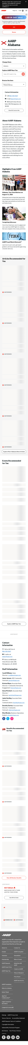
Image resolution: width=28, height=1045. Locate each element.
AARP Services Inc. (19, 980)
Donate (4, 951)
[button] (26, 10)
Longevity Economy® (7, 1007)
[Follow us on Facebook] (3, 718)
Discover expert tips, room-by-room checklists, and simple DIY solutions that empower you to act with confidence (11, 4)
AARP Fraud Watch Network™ (12, 242)
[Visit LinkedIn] (18, 1037)
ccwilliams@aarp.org (14, 675)
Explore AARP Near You (10, 70)
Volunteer (4, 955)
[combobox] (14, 74)
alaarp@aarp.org (16, 99)
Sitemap (4, 1015)
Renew (14, 32)
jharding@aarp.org (18, 702)
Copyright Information (8, 1024)
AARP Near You (6, 971)
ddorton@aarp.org (14, 710)
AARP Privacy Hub (13, 1015)
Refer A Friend (18, 959)
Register (15, 10)
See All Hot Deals (14, 897)
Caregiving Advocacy (9, 222)
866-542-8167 (13, 96)
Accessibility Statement (18, 1018)
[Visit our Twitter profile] (7, 718)
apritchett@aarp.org (15, 695)
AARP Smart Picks (7, 967)
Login (20, 10)
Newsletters (17, 955)
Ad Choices (5, 1030)
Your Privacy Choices (15, 1030)
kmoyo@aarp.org (16, 688)
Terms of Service (6, 1018)
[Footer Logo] (14, 935)
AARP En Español (18, 951)
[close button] (26, 14)
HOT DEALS (8, 888)
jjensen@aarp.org (14, 680)
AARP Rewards (6, 963)
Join (14, 27)
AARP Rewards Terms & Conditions (11, 1021)
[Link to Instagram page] (11, 718)
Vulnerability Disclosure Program (11, 1027)
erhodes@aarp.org (13, 715)
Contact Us (17, 948)
